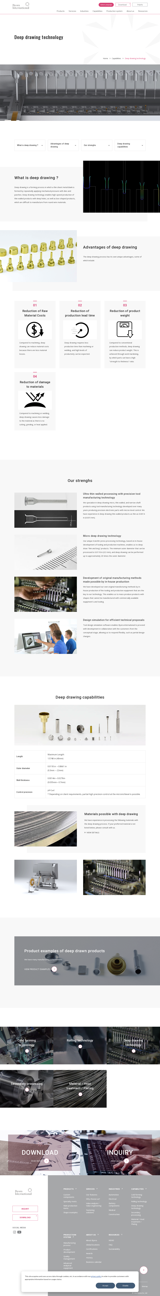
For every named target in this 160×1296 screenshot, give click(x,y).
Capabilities (116, 58)
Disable (125, 1285)
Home (105, 58)
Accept (105, 1285)
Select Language (106, 5)
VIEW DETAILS (93, 832)
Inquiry (140, 5)
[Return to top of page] (143, 1270)
